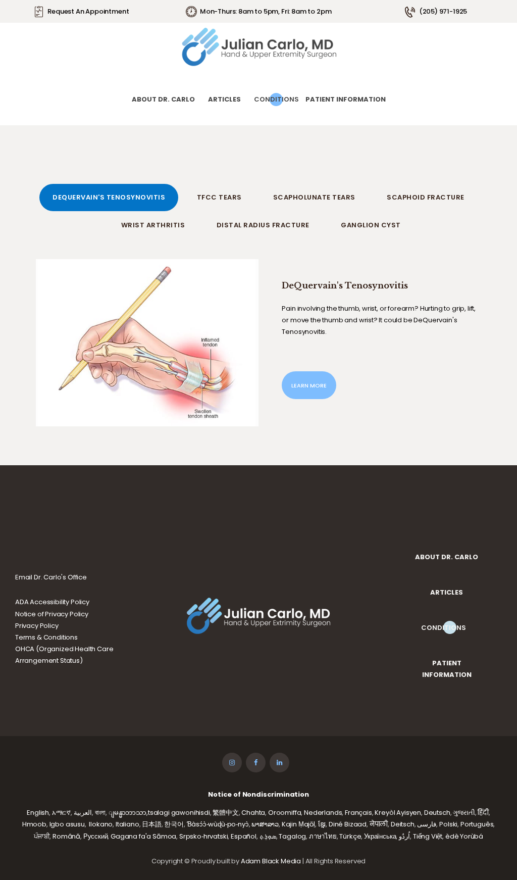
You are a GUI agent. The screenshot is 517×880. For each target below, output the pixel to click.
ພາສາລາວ (265, 824)
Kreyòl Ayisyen (398, 812)
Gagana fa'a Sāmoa (143, 836)
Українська (380, 836)
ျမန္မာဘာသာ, (128, 812)
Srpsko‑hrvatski (203, 836)
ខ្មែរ (322, 824)
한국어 (174, 824)
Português (476, 824)
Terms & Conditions (46, 637)
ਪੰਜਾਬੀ (42, 836)
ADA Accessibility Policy (52, 602)
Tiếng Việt (427, 836)
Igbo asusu (67, 824)
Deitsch (403, 824)
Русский (95, 836)
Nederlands (323, 812)
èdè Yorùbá (464, 836)
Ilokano (101, 824)
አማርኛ (61, 812)
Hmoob (34, 824)
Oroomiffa (284, 812)
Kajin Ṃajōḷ (298, 824)
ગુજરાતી (464, 812)
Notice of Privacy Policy (51, 614)
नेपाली (379, 824)
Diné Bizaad (348, 824)
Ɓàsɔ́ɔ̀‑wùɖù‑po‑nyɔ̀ (218, 824)
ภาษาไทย (323, 836)
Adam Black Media (271, 861)
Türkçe (350, 836)
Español (243, 836)
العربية (83, 812)
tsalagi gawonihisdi (179, 812)
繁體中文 (225, 812)
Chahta (253, 812)
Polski (448, 824)
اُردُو (404, 836)
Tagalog (292, 836)
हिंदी (483, 812)
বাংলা (100, 812)
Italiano (127, 824)
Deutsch (437, 812)
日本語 (152, 824)
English (38, 812)
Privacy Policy (37, 625)
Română (66, 836)
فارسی (426, 824)
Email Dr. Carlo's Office (51, 577)
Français (358, 812)
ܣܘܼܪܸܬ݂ (268, 836)
